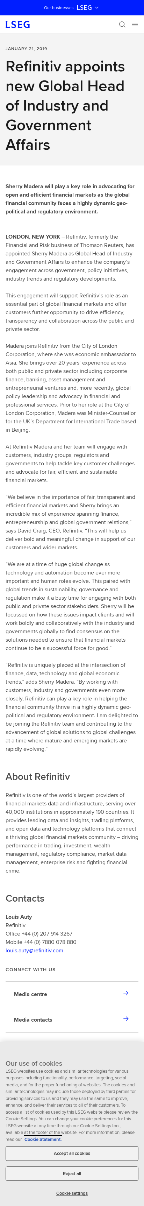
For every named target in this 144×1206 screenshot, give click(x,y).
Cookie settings (72, 1193)
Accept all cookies (72, 1153)
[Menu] (135, 24)
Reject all (72, 1173)
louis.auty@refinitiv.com (34, 950)
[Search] (122, 24)
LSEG (84, 7)
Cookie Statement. (43, 1139)
